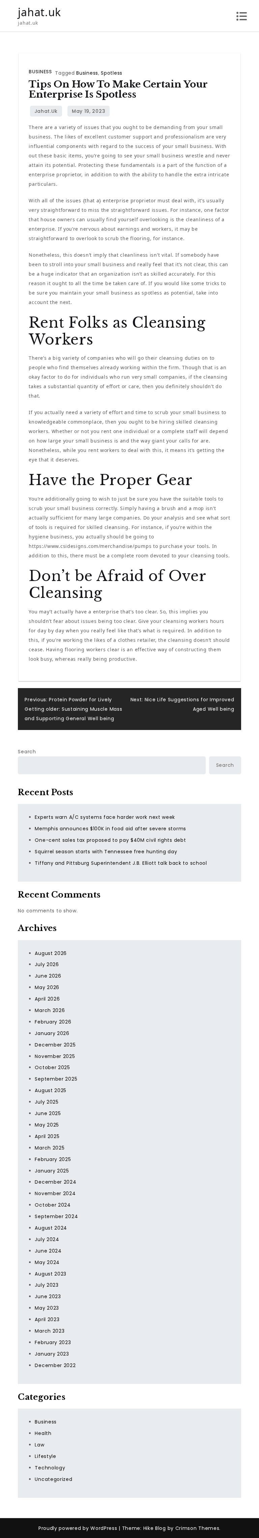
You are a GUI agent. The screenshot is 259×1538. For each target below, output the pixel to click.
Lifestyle (45, 1456)
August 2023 (50, 1273)
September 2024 (56, 1216)
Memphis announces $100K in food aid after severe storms (110, 828)
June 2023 (48, 1296)
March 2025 (49, 1147)
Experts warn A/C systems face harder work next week (105, 817)
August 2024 (51, 1228)
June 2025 (48, 1113)
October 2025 (52, 1067)
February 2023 (53, 1342)
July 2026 (47, 964)
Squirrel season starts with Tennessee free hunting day (106, 851)
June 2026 (48, 976)
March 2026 (50, 1010)
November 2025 (55, 1056)
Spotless (111, 73)
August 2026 (51, 953)
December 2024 (55, 1182)
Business (40, 71)
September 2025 (56, 1079)
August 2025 (50, 1090)
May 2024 (47, 1262)
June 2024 (48, 1250)
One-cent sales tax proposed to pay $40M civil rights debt (110, 840)
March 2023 (49, 1331)
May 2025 (47, 1124)
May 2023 (47, 1308)
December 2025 (55, 1044)
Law (39, 1444)
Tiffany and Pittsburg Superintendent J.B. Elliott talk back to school (121, 863)
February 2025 (53, 1159)
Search (27, 751)
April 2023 (47, 1319)
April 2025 (47, 1136)
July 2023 (46, 1285)
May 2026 (47, 987)
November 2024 (55, 1193)
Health (43, 1433)
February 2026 (53, 1021)
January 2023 (52, 1354)
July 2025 (46, 1102)
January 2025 (52, 1170)
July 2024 (47, 1239)
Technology (50, 1467)
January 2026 (52, 1033)
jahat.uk (39, 12)
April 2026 (47, 998)
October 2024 (52, 1205)
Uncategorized (53, 1479)
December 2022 (55, 1365)
